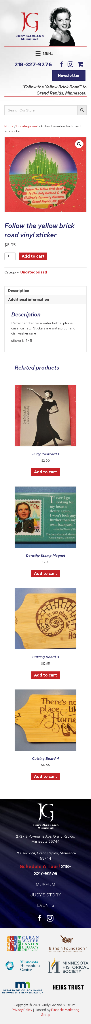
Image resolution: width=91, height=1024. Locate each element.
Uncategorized (27, 126)
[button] (79, 144)
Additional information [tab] (28, 299)
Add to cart (33, 256)
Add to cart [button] (45, 471)
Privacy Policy (22, 1010)
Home (8, 126)
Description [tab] (18, 290)
